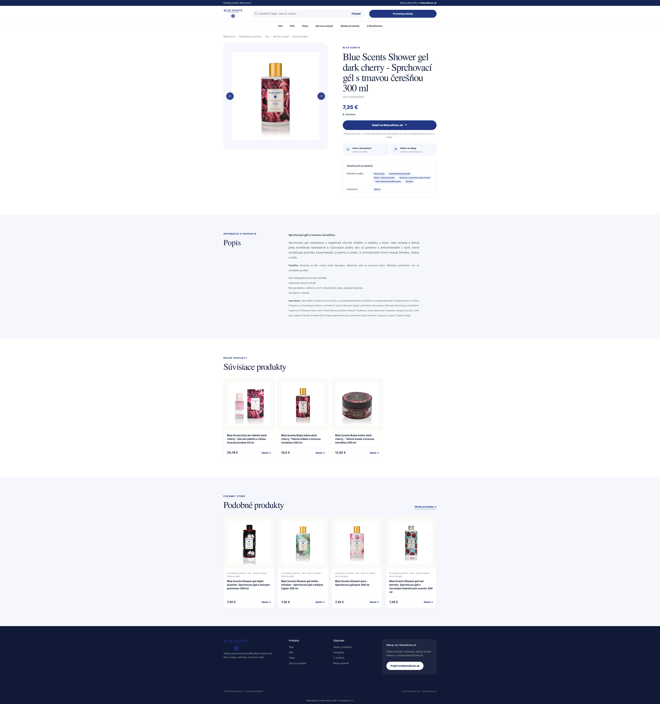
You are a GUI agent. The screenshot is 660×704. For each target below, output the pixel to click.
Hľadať (356, 13)
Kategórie (338, 652)
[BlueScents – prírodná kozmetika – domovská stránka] (234, 14)
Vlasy (305, 25)
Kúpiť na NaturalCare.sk (389, 125)
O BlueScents (374, 25)
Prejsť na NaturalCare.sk (404, 665)
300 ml (377, 189)
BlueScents (229, 36)
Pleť (292, 25)
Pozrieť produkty (403, 13)
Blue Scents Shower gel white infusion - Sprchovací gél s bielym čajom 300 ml (302, 585)
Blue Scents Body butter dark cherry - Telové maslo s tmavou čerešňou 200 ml (354, 439)
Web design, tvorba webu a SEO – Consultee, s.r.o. (330, 700)
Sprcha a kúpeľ (324, 25)
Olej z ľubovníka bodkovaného (388, 181)
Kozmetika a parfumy (250, 36)
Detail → (266, 452)
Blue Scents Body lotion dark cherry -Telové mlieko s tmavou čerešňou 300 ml (301, 439)
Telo (280, 25)
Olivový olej (379, 174)
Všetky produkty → (426, 506)
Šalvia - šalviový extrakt (384, 178)
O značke (338, 657)
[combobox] (299, 14)
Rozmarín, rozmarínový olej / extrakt (415, 178)
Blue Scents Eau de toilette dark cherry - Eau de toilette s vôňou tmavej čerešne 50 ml (247, 439)
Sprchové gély (300, 36)
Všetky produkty (350, 25)
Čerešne (409, 181)
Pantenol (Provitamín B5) (399, 174)
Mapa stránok (341, 663)
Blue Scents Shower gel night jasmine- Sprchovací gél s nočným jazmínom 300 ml (248, 585)
